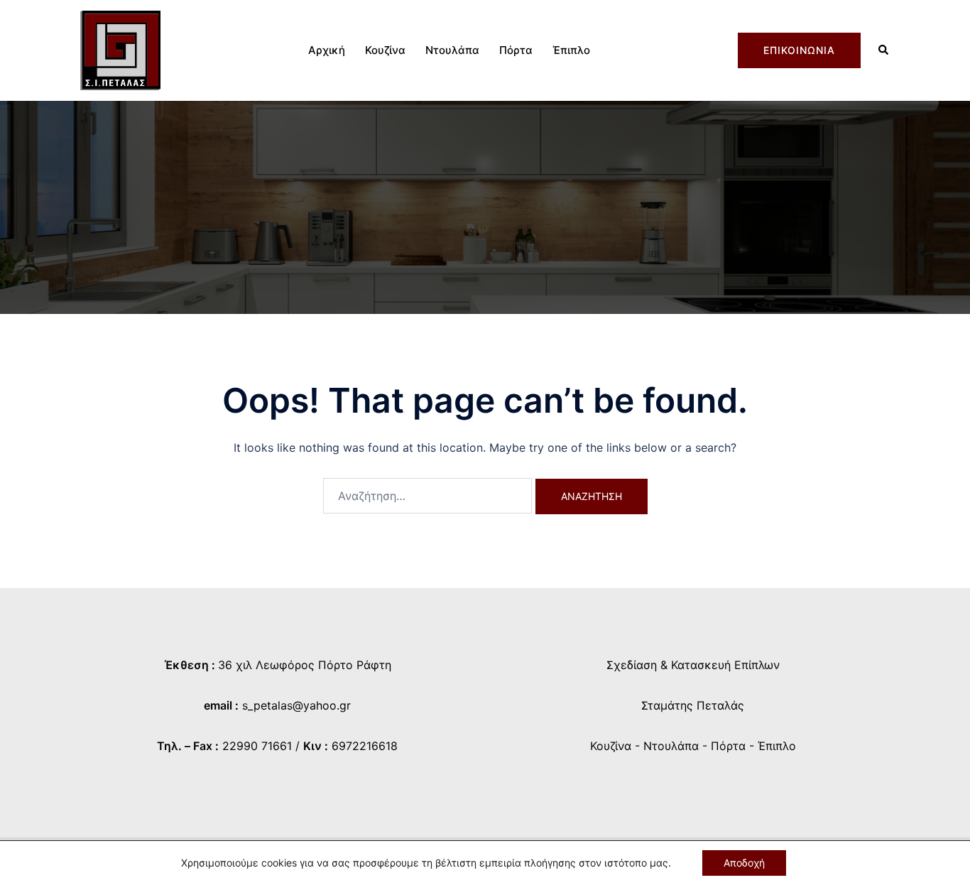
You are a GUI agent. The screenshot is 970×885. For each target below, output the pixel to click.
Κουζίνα (385, 50)
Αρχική (326, 50)
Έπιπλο (571, 50)
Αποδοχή (744, 863)
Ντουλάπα (452, 50)
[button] (884, 51)
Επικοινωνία (799, 50)
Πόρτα (516, 50)
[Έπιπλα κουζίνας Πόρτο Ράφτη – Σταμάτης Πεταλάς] (120, 49)
